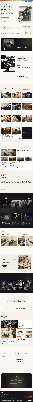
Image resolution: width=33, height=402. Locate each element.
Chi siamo (7, 1)
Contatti (15, 398)
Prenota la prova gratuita (24, 47)
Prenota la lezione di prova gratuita (5, 17)
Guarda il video (19, 47)
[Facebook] (1, 396)
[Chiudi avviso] (32, 0)
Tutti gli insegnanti (29, 198)
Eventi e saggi (12, 397)
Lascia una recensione (19, 308)
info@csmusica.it (3, 356)
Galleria (14, 397)
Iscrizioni (16, 397)
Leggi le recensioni (24, 308)
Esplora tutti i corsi (12, 17)
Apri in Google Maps (8, 247)
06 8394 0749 (26, 1)
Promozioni (18, 397)
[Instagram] (2, 396)
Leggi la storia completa (20, 80)
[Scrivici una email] (4, 396)
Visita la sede (3, 247)
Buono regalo (12, 398)
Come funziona (21, 400)
